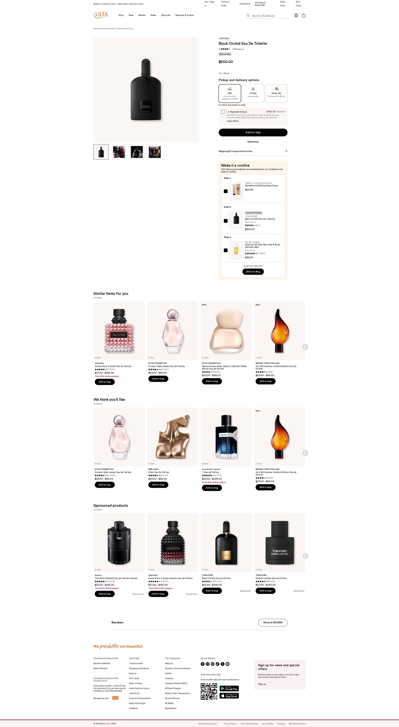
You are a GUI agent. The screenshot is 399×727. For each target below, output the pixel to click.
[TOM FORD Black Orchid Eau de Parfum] (226, 549)
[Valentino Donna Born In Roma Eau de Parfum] (119, 339)
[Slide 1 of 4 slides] (101, 152)
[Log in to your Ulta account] (296, 15)
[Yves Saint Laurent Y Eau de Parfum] (226, 445)
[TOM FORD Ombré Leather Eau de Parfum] (279, 549)
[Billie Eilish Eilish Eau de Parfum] (172, 443)
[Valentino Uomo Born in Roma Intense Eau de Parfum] (172, 551)
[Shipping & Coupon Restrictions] (253, 151)
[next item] (305, 346)
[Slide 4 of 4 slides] (154, 152)
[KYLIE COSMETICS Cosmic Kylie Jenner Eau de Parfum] (172, 337)
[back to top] (389, 717)
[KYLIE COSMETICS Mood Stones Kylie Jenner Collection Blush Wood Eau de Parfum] (226, 339)
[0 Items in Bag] (303, 15)
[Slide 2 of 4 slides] (119, 152)
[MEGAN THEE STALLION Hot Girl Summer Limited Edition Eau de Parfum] (279, 339)
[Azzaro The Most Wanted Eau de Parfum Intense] (119, 551)
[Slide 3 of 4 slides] (136, 152)
